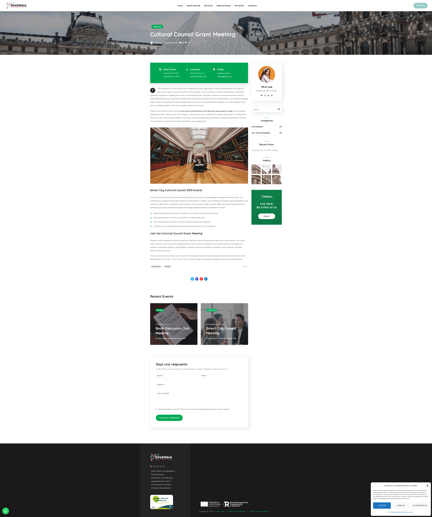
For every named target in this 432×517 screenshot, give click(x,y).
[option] (173, 324)
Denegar (401, 505)
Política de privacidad (397, 512)
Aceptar (382, 505)
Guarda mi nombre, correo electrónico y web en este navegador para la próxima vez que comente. (194, 409)
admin (156, 43)
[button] (427, 485)
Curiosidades (257, 127)
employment (156, 266)
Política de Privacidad (236, 511)
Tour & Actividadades (260, 133)
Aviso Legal (409, 512)
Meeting (157, 27)
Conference (212, 310)
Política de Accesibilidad (259, 511)
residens (167, 266)
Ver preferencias (419, 505)
